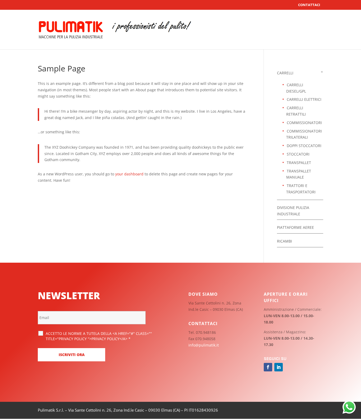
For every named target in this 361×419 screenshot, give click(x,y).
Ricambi (284, 241)
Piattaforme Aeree (295, 227)
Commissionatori (304, 122)
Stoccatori (298, 154)
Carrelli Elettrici (304, 99)
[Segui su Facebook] (268, 367)
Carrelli (285, 72)
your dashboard (129, 173)
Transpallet (299, 162)
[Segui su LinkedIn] (278, 367)
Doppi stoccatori (304, 145)
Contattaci (309, 4)
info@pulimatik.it (203, 345)
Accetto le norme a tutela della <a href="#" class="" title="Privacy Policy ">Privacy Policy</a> (99, 336)
